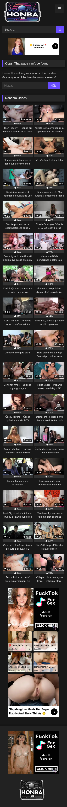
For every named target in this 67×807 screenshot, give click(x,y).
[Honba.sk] (27, 13)
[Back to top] (56, 796)
